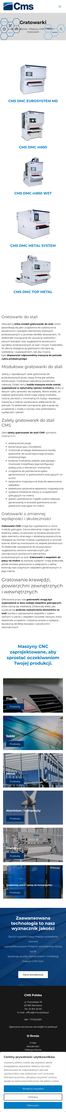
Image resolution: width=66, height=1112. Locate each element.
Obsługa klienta (33, 1050)
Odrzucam (33, 1105)
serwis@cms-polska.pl (45, 1027)
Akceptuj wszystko (33, 1088)
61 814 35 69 (35, 1009)
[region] (33, 1082)
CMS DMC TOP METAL (33, 292)
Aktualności (33, 1046)
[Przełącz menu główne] (60, 6)
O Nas (33, 1043)
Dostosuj (33, 1097)
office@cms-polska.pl (37, 1012)
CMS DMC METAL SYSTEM (33, 246)
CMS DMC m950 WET (33, 193)
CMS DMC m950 (33, 147)
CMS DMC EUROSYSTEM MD (33, 101)
